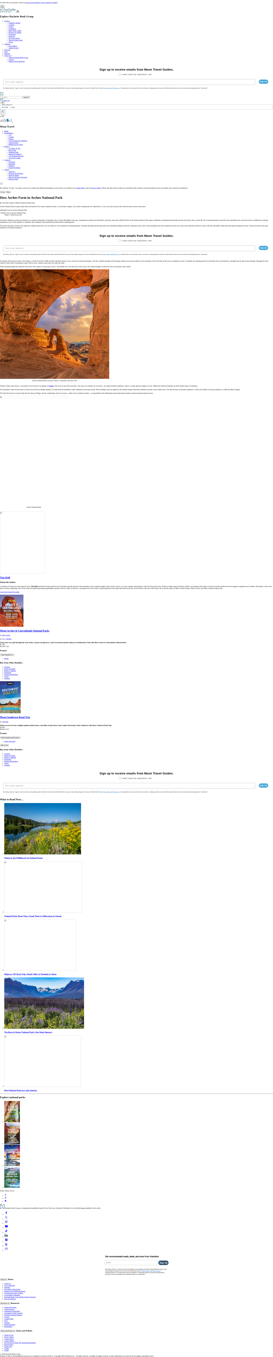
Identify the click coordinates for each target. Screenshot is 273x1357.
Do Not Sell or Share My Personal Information (20, 1343)
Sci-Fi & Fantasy (14, 38)
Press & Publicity (10, 1299)
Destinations (8, 133)
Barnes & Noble (9, 669)
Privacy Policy (9, 1337)
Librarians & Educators (12, 1311)
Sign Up (263, 82)
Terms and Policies (7, 1331)
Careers (11, 59)
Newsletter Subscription (12, 1289)
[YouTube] (6, 1228)
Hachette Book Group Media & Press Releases (20, 1297)
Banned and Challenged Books (14, 1291)
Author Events (13, 48)
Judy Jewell (6, 635)
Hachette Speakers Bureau (13, 1315)
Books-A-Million (10, 671)
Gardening (12, 29)
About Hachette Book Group (18, 57)
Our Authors (13, 46)
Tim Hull (5, 577)
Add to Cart (4, 745)
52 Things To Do (14, 148)
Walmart (7, 678)
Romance (12, 36)
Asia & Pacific (13, 143)
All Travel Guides (15, 158)
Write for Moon (14, 175)
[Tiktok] (6, 1232)
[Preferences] (2, 103)
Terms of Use (8, 1335)
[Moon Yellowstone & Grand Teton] (12, 1165)
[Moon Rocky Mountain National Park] (12, 1187)
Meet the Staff (13, 179)
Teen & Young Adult (16, 40)
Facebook (12, 162)
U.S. (10, 135)
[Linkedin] (6, 1237)
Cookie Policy (80, 188)
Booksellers (8, 1326)
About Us (7, 56)
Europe (11, 139)
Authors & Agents (10, 1307)
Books (6, 146)
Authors (7, 44)
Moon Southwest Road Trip (15, 717)
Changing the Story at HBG (13, 1293)
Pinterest (11, 166)
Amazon (7, 667)
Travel (11, 42)
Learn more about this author (9, 592)
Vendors (7, 1323)
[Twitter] (6, 1219)
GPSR (6, 1350)
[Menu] (2, 6)
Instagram (12, 164)
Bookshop (7, 673)
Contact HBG (9, 1319)
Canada (11, 137)
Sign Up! (6, 100)
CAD (13, 107)
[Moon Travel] (12, 122)
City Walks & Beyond (16, 156)
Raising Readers (9, 1325)
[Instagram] (6, 1223)
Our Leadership (9, 1285)
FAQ (6, 1321)
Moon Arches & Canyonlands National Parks (24, 630)
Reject (8, 192)
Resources (4, 1303)
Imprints (7, 54)
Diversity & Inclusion (16, 173)
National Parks (13, 152)
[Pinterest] (6, 1241)
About (6, 170)
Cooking (11, 25)
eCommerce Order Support (13, 1313)
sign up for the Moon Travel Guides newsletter (41, 3)
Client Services (9, 1309)
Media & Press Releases (17, 61)
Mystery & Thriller (15, 32)
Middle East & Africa (16, 145)
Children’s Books (14, 23)
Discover (7, 50)
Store (6, 52)
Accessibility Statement (12, 1295)
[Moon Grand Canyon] (12, 1143)
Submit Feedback (14, 168)
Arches (51, 386)
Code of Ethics (9, 1341)
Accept (3, 192)
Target (6, 676)
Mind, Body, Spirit (15, 31)
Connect (7, 160)
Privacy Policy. (96, 188)
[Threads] (6, 1246)
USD (6, 107)
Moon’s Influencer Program (18, 177)
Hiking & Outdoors (15, 154)
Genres (6, 21)
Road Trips (12, 150)
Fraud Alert (8, 1346)
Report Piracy (9, 1345)
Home (6, 131)
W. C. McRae (6, 639)
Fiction (11, 27)
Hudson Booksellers (11, 675)
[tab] (136, 184)
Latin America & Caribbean (18, 141)
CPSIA (6, 1348)
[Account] (2, 112)
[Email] (6, 1250)
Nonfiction (12, 34)
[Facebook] (6, 1214)
